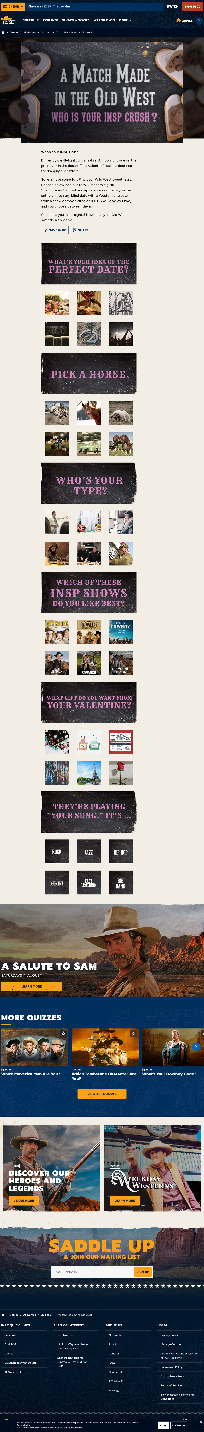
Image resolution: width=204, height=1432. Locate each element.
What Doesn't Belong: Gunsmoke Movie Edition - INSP (73, 1362)
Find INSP (50, 20)
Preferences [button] (178, 1425)
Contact (114, 1353)
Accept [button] (164, 1425)
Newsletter (116, 1335)
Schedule (31, 20)
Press (112, 1390)
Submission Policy (171, 1367)
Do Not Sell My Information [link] (69, 1428)
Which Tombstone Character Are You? (104, 1076)
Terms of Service (171, 1385)
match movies (65, 1335)
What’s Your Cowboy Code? (169, 1073)
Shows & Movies (76, 20)
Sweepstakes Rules (172, 1376)
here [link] (37, 1428)
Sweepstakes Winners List (20, 1362)
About (112, 1344)
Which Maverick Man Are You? (30, 1073)
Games (8, 1353)
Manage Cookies (171, 1344)
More (123, 20)
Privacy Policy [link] (23, 1425)
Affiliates (114, 1381)
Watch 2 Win (104, 20)
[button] (201, 1423)
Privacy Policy (169, 1335)
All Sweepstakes (14, 1372)
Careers (113, 1372)
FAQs (112, 1362)
